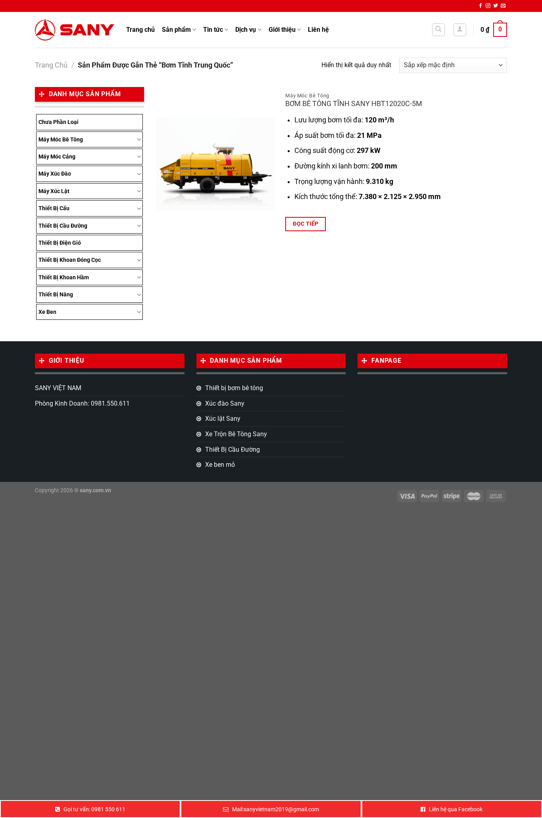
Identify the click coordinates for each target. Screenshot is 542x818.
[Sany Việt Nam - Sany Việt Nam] (74, 29)
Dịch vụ (245, 29)
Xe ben (47, 312)
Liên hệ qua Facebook (455, 809)
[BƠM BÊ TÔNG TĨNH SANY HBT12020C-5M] (215, 164)
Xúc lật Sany (222, 418)
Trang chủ (140, 29)
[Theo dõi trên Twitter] (495, 6)
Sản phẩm (176, 29)
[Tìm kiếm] (438, 29)
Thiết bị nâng (55, 294)
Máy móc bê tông (60, 139)
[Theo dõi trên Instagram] (488, 6)
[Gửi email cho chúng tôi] (503, 6)
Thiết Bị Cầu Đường (62, 225)
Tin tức (213, 29)
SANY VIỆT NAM (58, 388)
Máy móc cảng (56, 156)
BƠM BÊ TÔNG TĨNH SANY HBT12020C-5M (353, 104)
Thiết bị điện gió (59, 243)
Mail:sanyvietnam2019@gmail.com (275, 809)
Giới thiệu (282, 29)
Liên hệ (318, 29)
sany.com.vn (95, 490)
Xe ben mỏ (220, 464)
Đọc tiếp (305, 223)
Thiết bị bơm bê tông (234, 388)
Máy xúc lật (53, 191)
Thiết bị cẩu (53, 208)
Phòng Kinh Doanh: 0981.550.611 (82, 403)
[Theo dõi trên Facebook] (480, 6)
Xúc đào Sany (224, 403)
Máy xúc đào (54, 173)
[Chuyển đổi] (139, 139)
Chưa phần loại (58, 122)
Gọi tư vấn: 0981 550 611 (94, 809)
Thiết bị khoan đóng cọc (69, 260)
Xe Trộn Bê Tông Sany (236, 434)
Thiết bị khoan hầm (63, 277)
